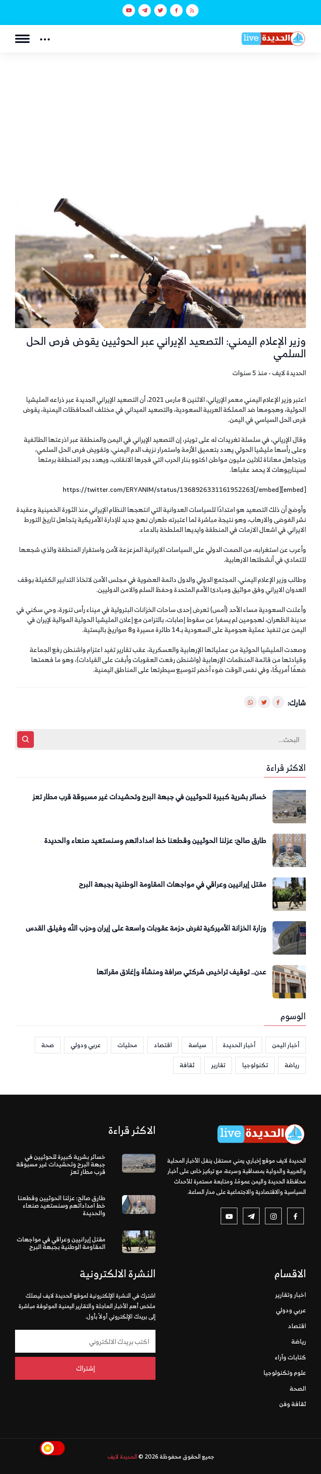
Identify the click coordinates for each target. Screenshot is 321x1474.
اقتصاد (163, 1044)
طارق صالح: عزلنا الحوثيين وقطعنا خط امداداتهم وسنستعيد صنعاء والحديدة (155, 841)
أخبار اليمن (285, 1044)
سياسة (197, 1044)
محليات (127, 1044)
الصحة (298, 1388)
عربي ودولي (86, 1044)
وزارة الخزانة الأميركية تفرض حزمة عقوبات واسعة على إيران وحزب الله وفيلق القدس (146, 928)
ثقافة (187, 1064)
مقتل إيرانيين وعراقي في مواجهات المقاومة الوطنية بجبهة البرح (172, 885)
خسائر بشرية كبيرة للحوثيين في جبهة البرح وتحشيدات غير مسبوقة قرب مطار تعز (149, 797)
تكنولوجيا (255, 1064)
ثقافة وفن (292, 1403)
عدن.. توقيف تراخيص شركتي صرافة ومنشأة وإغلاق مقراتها (181, 972)
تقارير (218, 1064)
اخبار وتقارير (290, 1294)
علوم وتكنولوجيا (284, 1372)
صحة (47, 1044)
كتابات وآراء (290, 1357)
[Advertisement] (160, 115)
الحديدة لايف (122, 1456)
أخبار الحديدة (239, 1044)
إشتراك (85, 1368)
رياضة (292, 1064)
